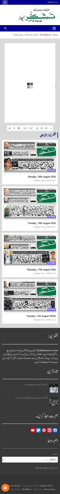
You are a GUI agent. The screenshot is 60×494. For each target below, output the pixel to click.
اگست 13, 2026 (51, 273)
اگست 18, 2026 (51, 227)
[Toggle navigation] (54, 28)
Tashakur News (39, 180)
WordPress (26, 489)
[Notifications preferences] (5, 488)
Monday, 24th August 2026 (42, 177)
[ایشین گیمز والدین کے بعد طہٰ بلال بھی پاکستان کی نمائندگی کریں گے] (54, 402)
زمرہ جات (55, 454)
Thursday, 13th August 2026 (41, 269)
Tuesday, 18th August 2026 (42, 223)
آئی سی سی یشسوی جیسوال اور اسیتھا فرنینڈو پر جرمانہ (35, 384)
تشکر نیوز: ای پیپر (48, 135)
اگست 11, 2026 (51, 319)
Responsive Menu (5, 2)
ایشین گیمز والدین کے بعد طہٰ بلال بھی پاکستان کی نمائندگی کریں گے (31, 398)
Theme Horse (50, 489)
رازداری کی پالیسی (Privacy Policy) (46, 468)
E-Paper (51, 170)
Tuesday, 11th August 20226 (41, 316)
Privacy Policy (14, 485)
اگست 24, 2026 (51, 180)
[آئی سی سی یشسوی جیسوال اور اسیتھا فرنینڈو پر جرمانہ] (54, 388)
